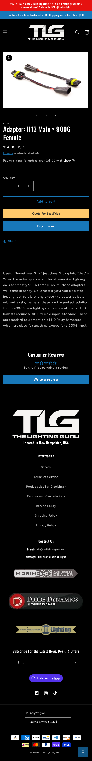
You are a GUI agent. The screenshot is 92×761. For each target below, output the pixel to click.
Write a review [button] (46, 379)
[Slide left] (36, 115)
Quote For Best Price (46, 213)
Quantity (9, 177)
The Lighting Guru (51, 752)
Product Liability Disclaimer (46, 486)
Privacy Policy (46, 525)
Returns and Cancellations (46, 496)
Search (46, 467)
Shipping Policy (46, 515)
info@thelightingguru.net (50, 549)
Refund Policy (46, 506)
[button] (5, 32)
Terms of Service (46, 477)
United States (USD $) (44, 721)
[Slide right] (55, 115)
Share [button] (12, 241)
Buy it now (46, 226)
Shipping (8, 153)
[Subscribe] (74, 663)
